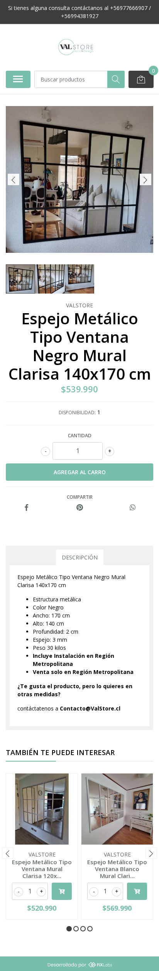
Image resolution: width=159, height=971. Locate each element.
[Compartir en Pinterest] (79, 507)
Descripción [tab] (80, 557)
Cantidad (79, 435)
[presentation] (13, 179)
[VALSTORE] (76, 47)
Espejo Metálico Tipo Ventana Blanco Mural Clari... (117, 869)
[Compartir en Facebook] (26, 507)
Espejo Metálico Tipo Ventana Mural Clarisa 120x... (42, 869)
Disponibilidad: (77, 412)
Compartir (80, 497)
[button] (69, 928)
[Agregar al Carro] (62, 891)
